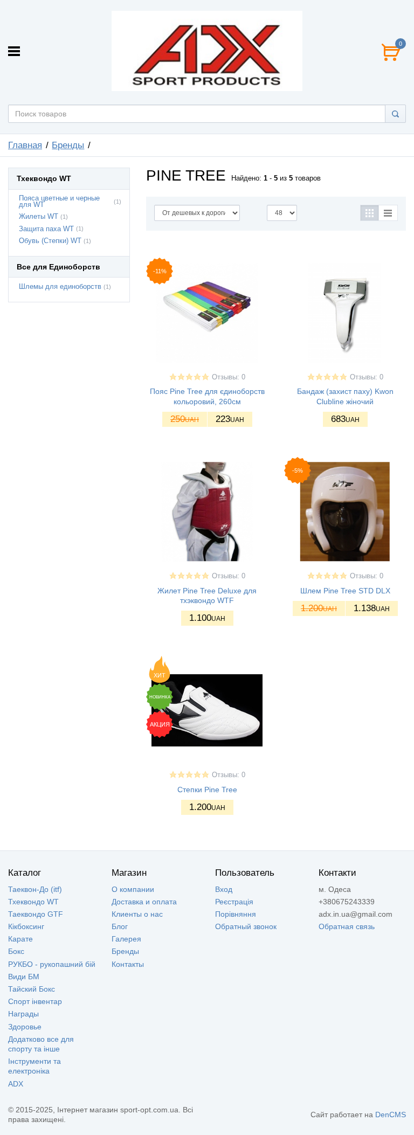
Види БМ (23, 976)
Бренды (68, 145)
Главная (25, 145)
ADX (15, 1083)
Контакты (128, 964)
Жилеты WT (38, 216)
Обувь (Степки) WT (50, 241)
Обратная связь (347, 926)
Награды (23, 1013)
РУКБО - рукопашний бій (51, 964)
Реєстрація (234, 901)
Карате (20, 939)
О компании (133, 889)
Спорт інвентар (35, 1001)
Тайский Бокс (31, 989)
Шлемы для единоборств (60, 286)
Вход (223, 889)
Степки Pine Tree (207, 789)
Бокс (16, 951)
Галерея (126, 939)
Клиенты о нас (137, 914)
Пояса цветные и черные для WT (59, 202)
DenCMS (390, 1114)
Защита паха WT (46, 229)
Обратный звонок (246, 926)
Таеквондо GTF (35, 914)
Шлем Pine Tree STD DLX (345, 590)
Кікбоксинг (26, 926)
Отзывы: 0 (228, 377)
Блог (120, 926)
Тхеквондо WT (33, 901)
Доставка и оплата (144, 901)
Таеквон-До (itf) (35, 889)
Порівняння (235, 914)
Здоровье (25, 1026)
